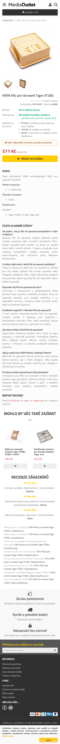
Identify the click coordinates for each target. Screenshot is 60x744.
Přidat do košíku (32, 158)
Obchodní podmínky (11, 664)
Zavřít (48, 740)
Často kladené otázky (12, 671)
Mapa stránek (8, 697)
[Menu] (4, 5)
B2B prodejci (8, 693)
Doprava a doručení (11, 668)
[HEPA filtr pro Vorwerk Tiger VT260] (30, 49)
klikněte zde (7, 736)
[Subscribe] (55, 650)
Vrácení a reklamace (11, 675)
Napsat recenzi (51, 100)
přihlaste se (16, 400)
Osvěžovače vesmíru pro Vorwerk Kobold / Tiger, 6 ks (44, 452)
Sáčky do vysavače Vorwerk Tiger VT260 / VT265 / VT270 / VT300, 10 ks (15, 453)
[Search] (56, 5)
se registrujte (37, 400)
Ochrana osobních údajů (13, 689)
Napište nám (8, 685)
